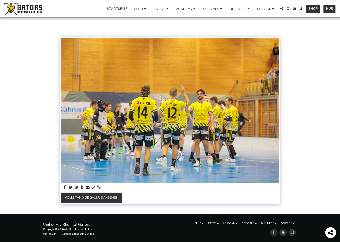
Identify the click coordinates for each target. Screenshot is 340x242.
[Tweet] (70, 187)
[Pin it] (76, 187)
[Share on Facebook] (65, 187)
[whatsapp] (93, 187)
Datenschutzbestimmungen (78, 234)
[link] (99, 187)
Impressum (49, 234)
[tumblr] (82, 187)
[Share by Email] (88, 187)
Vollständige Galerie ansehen (91, 197)
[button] (140, 8)
